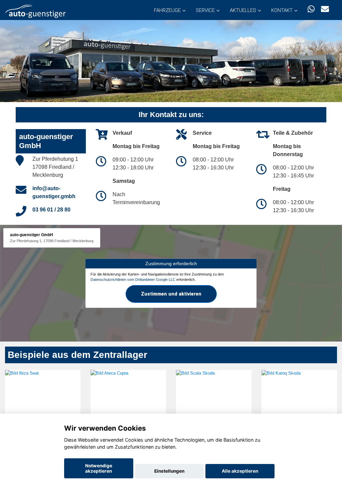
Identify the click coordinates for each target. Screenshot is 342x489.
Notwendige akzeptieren (98, 468)
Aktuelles (243, 10)
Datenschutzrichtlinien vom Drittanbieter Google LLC (133, 280)
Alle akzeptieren (240, 471)
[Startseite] (35, 10)
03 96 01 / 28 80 (51, 209)
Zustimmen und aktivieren (171, 293)
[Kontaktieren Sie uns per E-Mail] (325, 9)
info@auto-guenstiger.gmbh (53, 192)
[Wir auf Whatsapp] (311, 9)
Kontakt (282, 10)
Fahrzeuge (167, 10)
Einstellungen (169, 471)
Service (205, 10)
